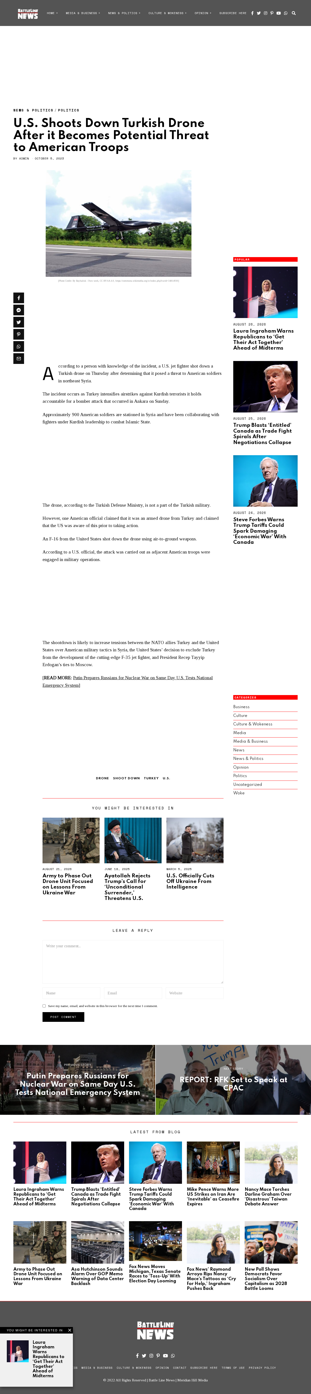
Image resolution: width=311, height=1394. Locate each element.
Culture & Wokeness (165, 13)
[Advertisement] (155, 62)
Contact (180, 1368)
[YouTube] (278, 13)
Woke (239, 793)
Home (51, 13)
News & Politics (122, 13)
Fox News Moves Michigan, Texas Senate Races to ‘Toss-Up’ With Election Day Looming (155, 1274)
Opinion (201, 13)
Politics (68, 110)
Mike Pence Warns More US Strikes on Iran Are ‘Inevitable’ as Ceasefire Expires (213, 1196)
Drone (102, 778)
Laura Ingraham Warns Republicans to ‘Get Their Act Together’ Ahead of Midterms (263, 339)
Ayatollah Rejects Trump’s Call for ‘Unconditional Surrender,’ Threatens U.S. (127, 887)
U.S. (166, 778)
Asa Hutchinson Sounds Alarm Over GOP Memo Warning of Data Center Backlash (97, 1276)
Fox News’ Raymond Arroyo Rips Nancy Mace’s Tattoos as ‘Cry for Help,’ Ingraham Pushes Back (211, 1279)
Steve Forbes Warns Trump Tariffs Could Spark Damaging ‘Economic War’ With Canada (259, 531)
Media (239, 733)
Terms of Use (233, 1368)
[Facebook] (252, 13)
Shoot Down (126, 778)
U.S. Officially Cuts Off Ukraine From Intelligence (190, 881)
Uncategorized (247, 785)
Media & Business (81, 13)
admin (24, 158)
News (238, 750)
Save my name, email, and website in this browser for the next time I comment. (103, 1006)
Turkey (151, 778)
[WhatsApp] (286, 13)
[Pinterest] (272, 13)
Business (241, 707)
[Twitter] (259, 13)
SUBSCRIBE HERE (233, 13)
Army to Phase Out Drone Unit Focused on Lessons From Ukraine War (68, 884)
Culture (240, 716)
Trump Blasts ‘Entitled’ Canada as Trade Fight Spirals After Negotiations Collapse (262, 434)
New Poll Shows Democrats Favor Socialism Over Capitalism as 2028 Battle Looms (266, 1279)
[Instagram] (265, 13)
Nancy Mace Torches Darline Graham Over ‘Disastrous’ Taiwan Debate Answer (268, 1196)
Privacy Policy (262, 1368)
